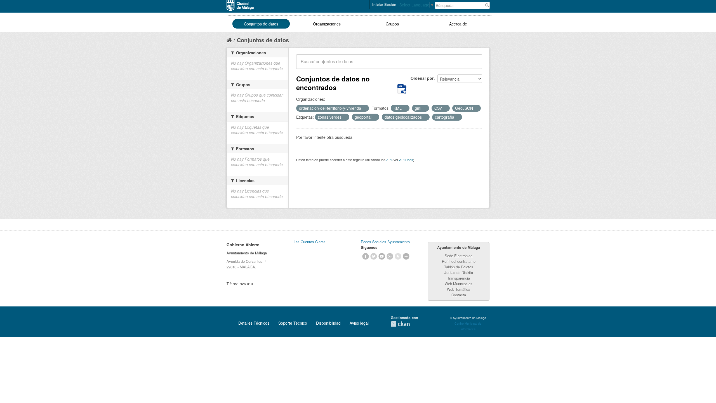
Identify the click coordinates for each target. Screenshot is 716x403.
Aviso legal (359, 323)
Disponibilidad (328, 323)
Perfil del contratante (458, 261)
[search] (474, 64)
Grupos (392, 24)
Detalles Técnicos (253, 323)
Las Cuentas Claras (310, 241)
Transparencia (458, 278)
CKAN (400, 324)
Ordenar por (422, 78)
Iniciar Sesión (384, 4)
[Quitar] (364, 108)
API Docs (406, 159)
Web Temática (458, 289)
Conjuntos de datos (261, 24)
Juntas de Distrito (458, 272)
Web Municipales (458, 283)
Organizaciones (327, 24)
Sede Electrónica (458, 255)
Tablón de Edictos (458, 267)
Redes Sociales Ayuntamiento (385, 241)
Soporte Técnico (292, 323)
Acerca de (458, 24)
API (389, 159)
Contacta (458, 294)
